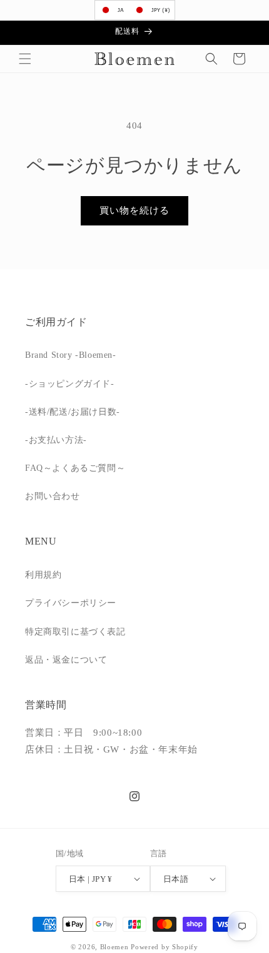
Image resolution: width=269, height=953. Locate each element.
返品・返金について (66, 659)
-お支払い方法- (56, 440)
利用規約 (43, 575)
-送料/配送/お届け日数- (72, 412)
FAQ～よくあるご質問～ (75, 468)
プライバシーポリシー (70, 603)
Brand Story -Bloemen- (70, 355)
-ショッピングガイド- (69, 383)
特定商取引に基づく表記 (75, 631)
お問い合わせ (52, 496)
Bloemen (114, 947)
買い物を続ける (134, 210)
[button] (25, 58)
